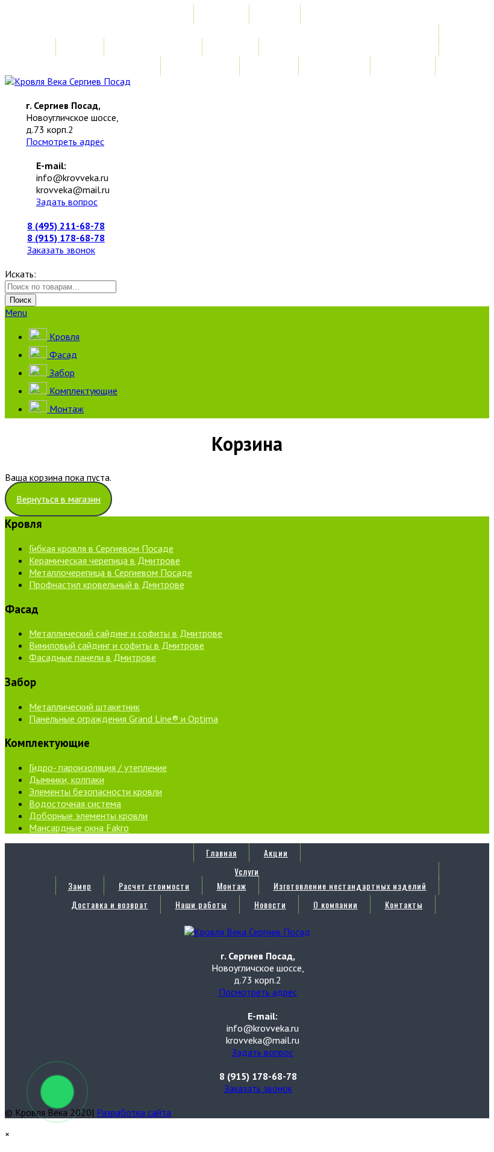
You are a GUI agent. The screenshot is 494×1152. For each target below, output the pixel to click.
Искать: (20, 274)
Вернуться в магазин (58, 499)
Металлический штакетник (84, 707)
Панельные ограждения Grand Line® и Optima (123, 719)
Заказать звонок (61, 250)
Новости (270, 66)
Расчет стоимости (154, 47)
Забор (61, 373)
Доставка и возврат (109, 66)
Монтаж (231, 47)
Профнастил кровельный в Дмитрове (106, 584)
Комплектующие (82, 391)
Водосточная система (75, 803)
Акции (276, 14)
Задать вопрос (67, 202)
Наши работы (201, 66)
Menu (16, 312)
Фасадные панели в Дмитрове (92, 657)
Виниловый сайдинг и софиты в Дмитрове (116, 645)
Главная (221, 14)
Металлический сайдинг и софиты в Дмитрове (125, 633)
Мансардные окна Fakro (79, 828)
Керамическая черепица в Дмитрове (104, 560)
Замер (80, 47)
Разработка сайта (133, 1112)
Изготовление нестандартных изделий (350, 47)
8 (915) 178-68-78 (66, 238)
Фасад (62, 354)
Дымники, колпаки (66, 779)
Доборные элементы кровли (88, 816)
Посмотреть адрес (65, 141)
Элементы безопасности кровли (95, 791)
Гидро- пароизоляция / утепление (98, 767)
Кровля (63, 336)
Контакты (404, 66)
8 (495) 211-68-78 (66, 226)
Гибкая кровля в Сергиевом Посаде (101, 548)
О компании (335, 66)
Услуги (246, 32)
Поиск (20, 300)
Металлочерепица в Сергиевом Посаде (110, 572)
